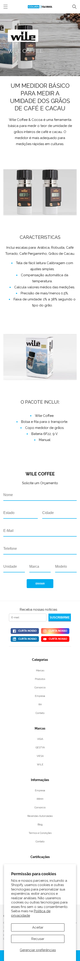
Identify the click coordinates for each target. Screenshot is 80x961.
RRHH (40, 799)
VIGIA (40, 739)
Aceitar (37, 927)
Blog (40, 824)
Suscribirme (60, 617)
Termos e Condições (40, 833)
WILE (40, 764)
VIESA (40, 756)
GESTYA (40, 747)
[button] (74, 6)
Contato (40, 713)
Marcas (40, 670)
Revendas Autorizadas (40, 816)
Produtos (40, 679)
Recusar (37, 939)
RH (40, 704)
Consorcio (40, 687)
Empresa (40, 696)
